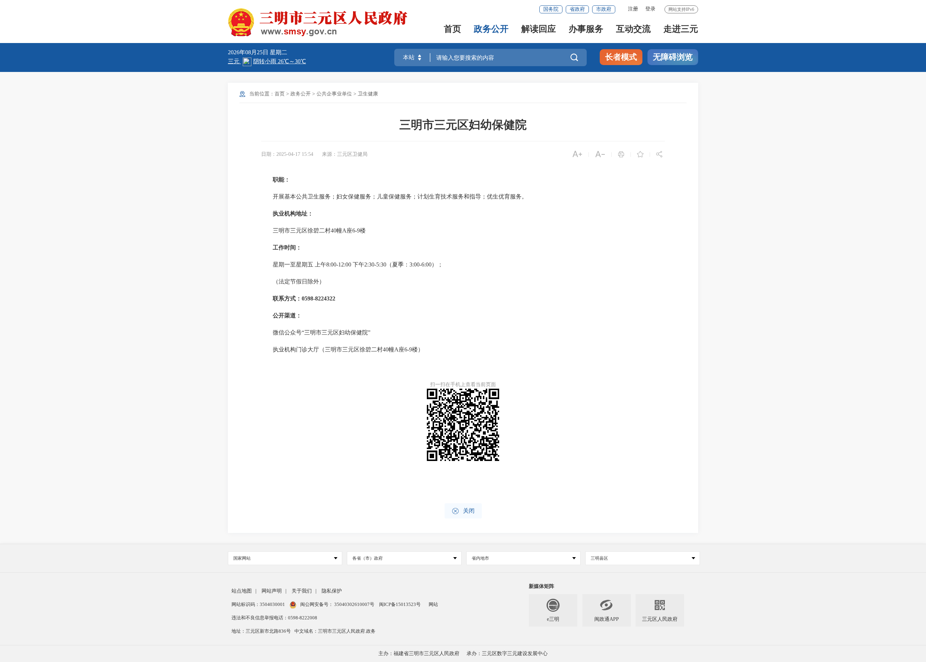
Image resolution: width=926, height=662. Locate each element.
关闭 (463, 511)
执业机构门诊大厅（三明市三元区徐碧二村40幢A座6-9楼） (342, 349)
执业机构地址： (293, 213)
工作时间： (287, 247)
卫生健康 (368, 94)
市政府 (603, 9)
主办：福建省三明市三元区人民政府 (418, 653)
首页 (452, 29)
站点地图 (242, 591)
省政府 (577, 9)
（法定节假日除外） (293, 281)
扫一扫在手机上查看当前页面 (463, 384)
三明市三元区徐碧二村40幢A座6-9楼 (313, 230)
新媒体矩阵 (541, 586)
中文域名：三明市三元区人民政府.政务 (334, 631)
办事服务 (586, 29)
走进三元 (680, 29)
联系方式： (287, 298)
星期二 (278, 52)
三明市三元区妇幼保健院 (463, 124)
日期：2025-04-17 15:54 (287, 154)
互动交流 (633, 29)
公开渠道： (287, 315)
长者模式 (621, 56)
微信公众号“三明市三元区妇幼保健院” (315, 332)
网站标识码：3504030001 (259, 604)
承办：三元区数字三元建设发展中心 (507, 653)
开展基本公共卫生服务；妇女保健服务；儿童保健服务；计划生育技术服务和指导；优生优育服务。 (394, 196)
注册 (633, 9)
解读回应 (538, 29)
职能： (281, 179)
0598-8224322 (318, 298)
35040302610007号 (354, 604)
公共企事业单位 (334, 94)
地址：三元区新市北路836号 (261, 631)
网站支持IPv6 (681, 9)
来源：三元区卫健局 (345, 154)
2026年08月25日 (249, 52)
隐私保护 (332, 591)
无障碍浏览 (673, 56)
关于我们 (302, 591)
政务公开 (491, 29)
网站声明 (272, 591)
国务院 (550, 9)
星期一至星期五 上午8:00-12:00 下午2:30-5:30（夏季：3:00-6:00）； (352, 264)
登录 (650, 9)
